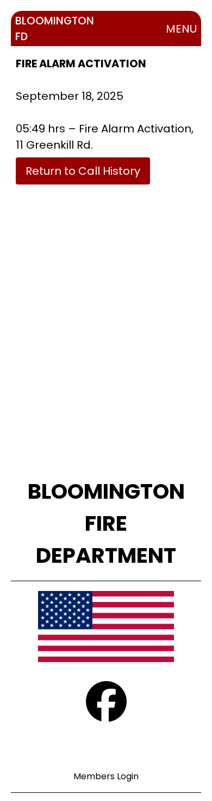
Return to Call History (83, 171)
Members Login (106, 776)
